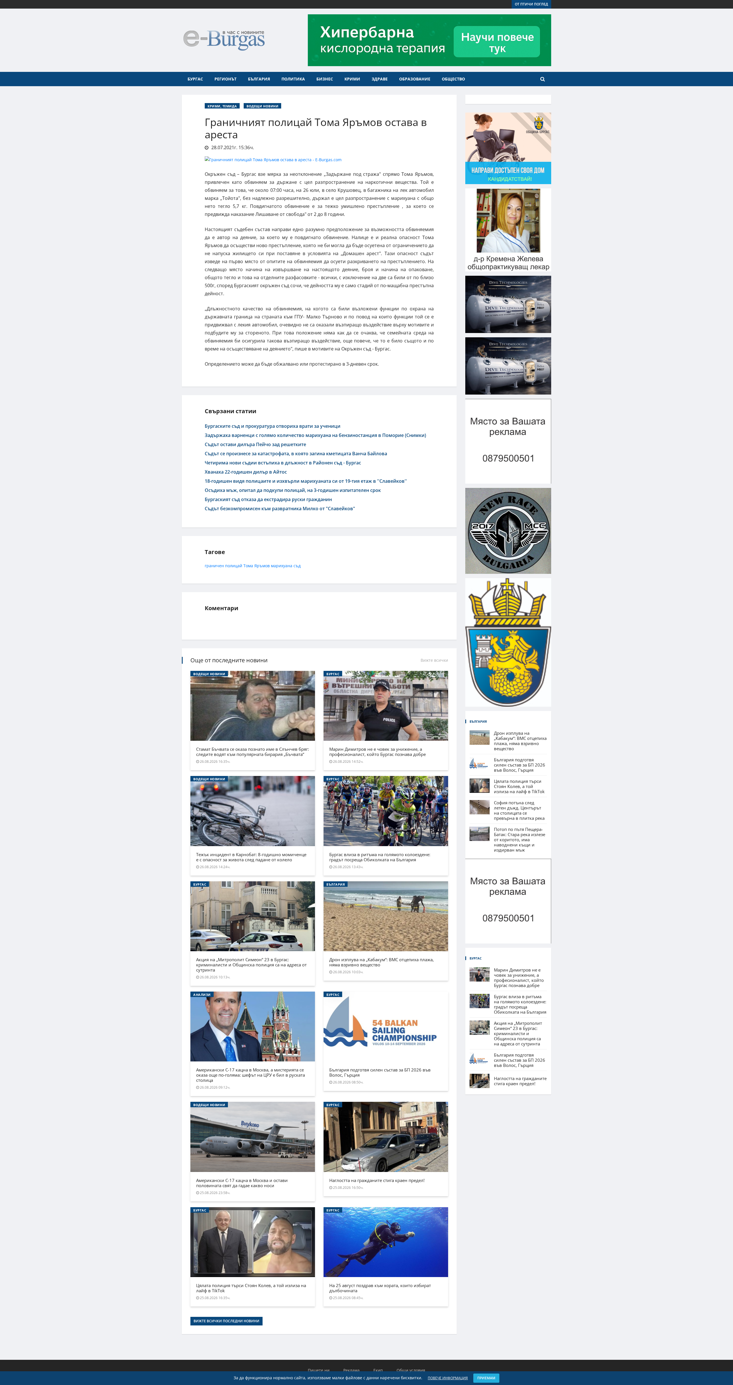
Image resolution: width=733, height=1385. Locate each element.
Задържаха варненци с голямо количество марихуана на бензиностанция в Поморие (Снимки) (315, 435)
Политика (293, 79)
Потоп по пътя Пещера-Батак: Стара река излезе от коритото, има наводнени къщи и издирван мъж (519, 839)
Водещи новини (262, 106)
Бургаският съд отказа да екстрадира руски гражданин (268, 499)
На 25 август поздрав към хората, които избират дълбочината (380, 1287)
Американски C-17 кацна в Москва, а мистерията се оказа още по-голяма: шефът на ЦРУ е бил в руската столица (250, 1075)
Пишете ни (319, 1370)
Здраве (380, 79)
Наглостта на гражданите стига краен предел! (377, 1180)
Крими (352, 79)
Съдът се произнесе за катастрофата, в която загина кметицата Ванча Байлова (296, 453)
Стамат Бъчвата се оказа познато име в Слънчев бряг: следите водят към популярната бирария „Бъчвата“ (252, 751)
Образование (414, 79)
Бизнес (324, 79)
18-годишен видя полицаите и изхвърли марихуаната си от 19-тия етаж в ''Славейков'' (306, 481)
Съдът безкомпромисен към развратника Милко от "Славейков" (280, 508)
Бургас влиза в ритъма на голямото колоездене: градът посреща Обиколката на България (379, 857)
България (259, 79)
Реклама (351, 1370)
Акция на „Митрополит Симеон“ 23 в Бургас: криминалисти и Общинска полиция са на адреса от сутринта (251, 965)
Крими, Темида (222, 106)
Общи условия (411, 1370)
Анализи (202, 994)
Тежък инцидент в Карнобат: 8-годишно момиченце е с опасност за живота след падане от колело (251, 857)
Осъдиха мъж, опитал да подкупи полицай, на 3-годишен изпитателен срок (293, 490)
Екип (378, 1370)
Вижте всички (434, 660)
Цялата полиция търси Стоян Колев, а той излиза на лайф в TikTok (251, 1287)
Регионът (225, 79)
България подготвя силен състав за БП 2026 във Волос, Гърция (380, 1072)
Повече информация (448, 1378)
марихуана (281, 565)
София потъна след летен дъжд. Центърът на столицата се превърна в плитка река (519, 810)
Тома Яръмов (256, 565)
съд (297, 565)
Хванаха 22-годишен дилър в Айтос (246, 472)
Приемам (486, 1378)
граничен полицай (223, 565)
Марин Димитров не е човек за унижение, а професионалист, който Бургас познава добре (377, 751)
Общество (453, 79)
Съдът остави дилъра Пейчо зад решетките (255, 444)
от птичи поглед (531, 4)
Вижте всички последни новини (226, 1321)
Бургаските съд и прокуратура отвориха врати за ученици (272, 426)
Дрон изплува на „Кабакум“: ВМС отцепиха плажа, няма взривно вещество (381, 962)
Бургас (195, 79)
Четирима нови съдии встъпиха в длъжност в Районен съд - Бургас (283, 463)
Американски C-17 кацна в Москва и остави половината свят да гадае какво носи (242, 1182)
